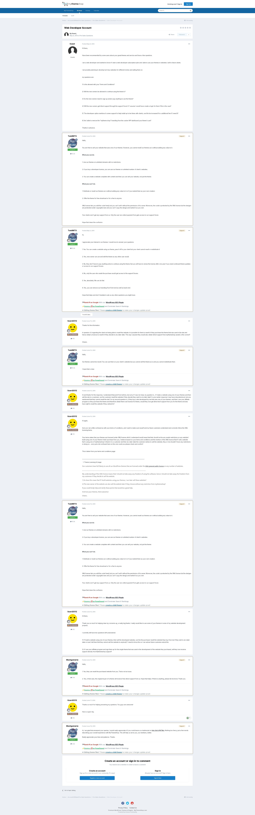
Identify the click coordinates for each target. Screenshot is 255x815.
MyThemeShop (68, 10)
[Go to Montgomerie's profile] (72, 666)
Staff (72, 15)
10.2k (73, 154)
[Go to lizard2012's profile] (72, 327)
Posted (88, 44)
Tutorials (96, 10)
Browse (79, 10)
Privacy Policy (123, 808)
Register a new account (97, 778)
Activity (88, 10)
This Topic (182, 10)
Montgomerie (72, 660)
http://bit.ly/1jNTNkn (158, 730)
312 (73, 338)
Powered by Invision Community (127, 812)
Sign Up (188, 4)
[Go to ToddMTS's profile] (72, 143)
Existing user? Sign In (175, 4)
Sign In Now (157, 778)
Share (172, 34)
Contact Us (133, 808)
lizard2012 (72, 321)
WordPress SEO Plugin (115, 302)
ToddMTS (72, 136)
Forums (65, 15)
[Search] (190, 10)
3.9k (73, 677)
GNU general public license (154, 466)
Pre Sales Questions (86, 35)
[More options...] (189, 44)
